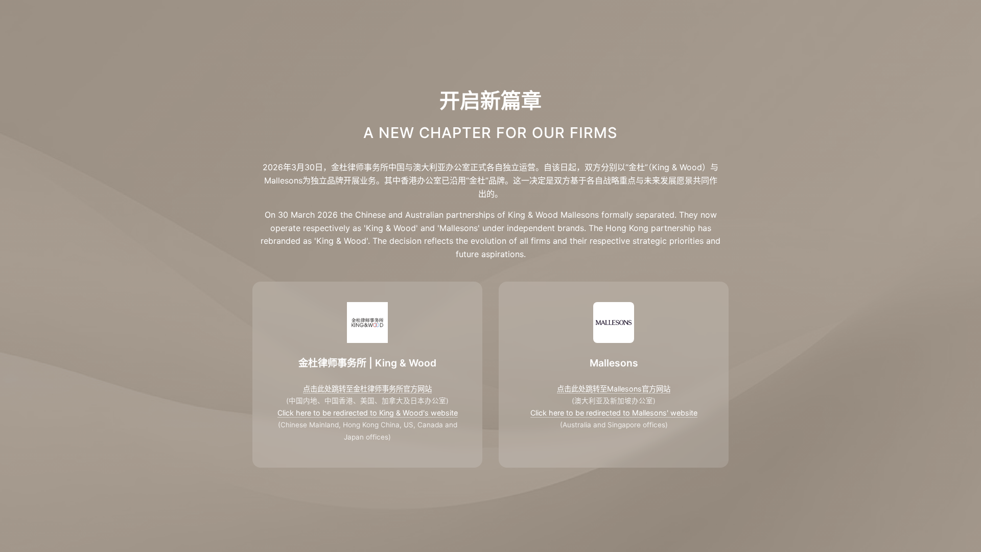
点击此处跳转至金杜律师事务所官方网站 (367, 388)
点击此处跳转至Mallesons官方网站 (613, 388)
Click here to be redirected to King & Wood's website (367, 412)
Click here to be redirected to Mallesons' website (613, 412)
